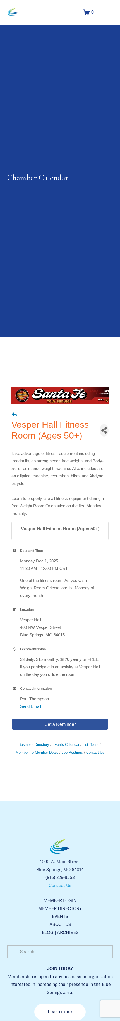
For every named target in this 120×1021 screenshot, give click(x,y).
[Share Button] (104, 430)
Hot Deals (91, 745)
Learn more (60, 1012)
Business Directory (33, 745)
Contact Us (95, 752)
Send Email (30, 706)
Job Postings (72, 752)
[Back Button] (14, 415)
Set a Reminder (60, 724)
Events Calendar (65, 745)
